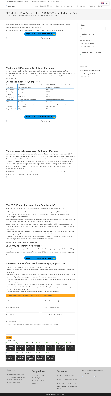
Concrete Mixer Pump (38, 380)
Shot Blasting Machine (38, 378)
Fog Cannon (35, 383)
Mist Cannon (83, 37)
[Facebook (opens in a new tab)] (100, 1)
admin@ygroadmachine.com (91, 71)
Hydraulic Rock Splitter (86, 40)
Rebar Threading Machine (87, 43)
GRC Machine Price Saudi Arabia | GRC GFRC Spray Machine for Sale (39, 15)
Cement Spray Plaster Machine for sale (25, 242)
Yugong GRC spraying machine (48, 224)
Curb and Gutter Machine (87, 46)
